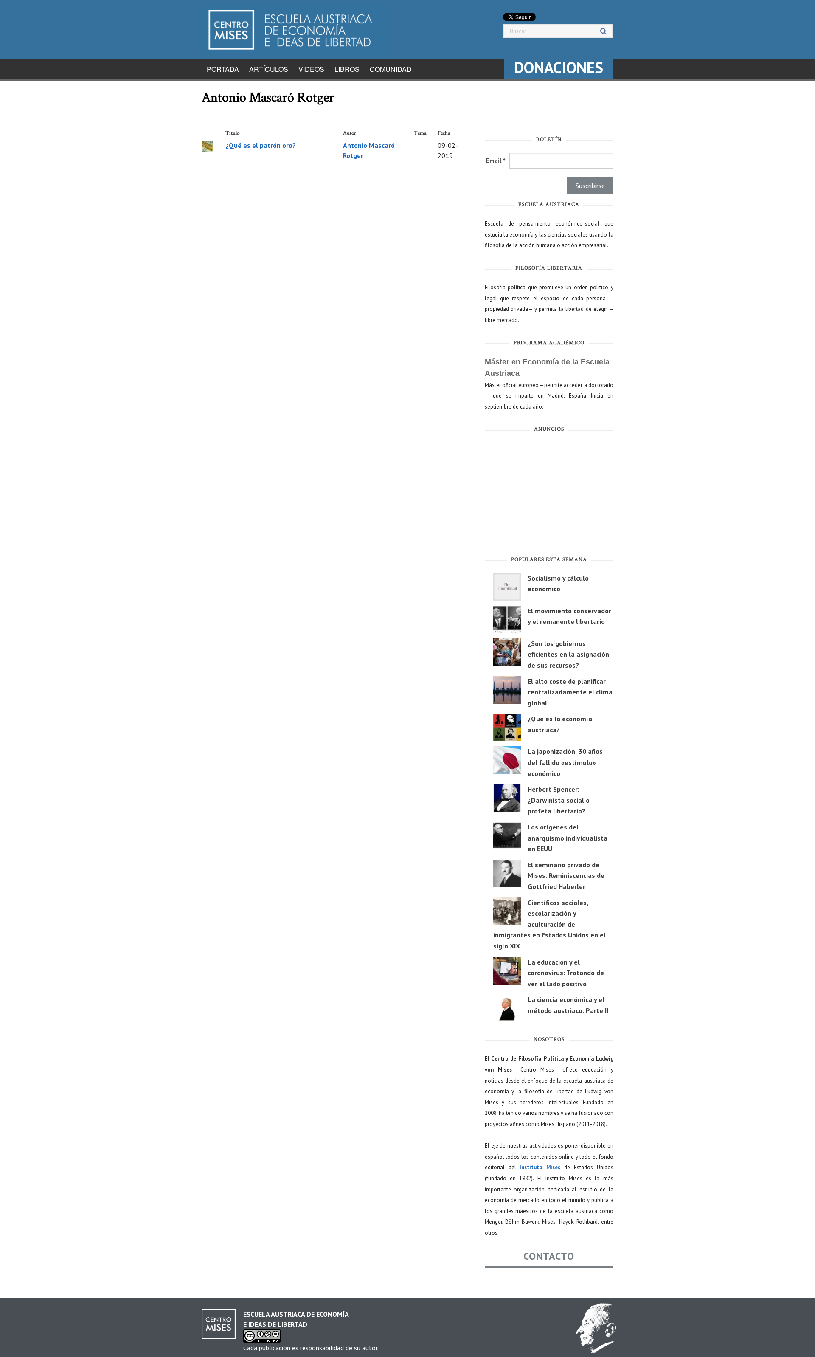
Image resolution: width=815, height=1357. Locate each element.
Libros (347, 69)
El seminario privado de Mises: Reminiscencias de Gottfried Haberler (566, 875)
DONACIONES (558, 67)
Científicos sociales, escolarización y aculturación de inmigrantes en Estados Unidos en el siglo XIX (549, 924)
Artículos (268, 69)
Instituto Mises (540, 1167)
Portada (223, 69)
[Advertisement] (549, 496)
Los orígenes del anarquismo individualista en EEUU (567, 838)
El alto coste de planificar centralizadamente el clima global (570, 692)
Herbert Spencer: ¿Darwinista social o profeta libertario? (559, 800)
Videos (311, 69)
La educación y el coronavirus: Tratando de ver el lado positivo (566, 973)
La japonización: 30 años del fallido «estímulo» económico (565, 762)
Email (495, 160)
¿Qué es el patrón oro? (260, 145)
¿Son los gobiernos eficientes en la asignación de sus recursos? (568, 654)
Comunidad (391, 69)
